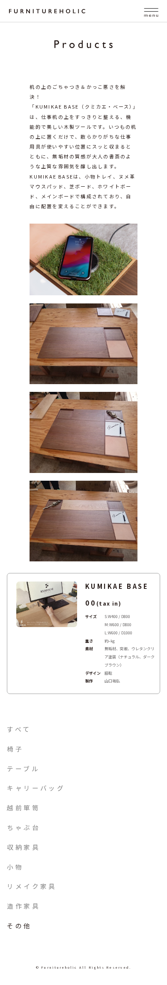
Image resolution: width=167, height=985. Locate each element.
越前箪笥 (23, 807)
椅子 (15, 748)
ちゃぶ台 (23, 827)
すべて (19, 728)
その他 (19, 925)
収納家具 (23, 847)
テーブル (23, 768)
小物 (15, 866)
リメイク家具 (32, 886)
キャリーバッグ (36, 787)
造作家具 (23, 905)
